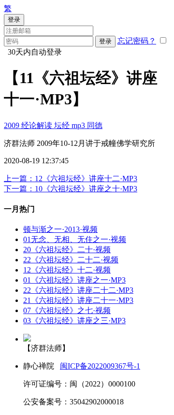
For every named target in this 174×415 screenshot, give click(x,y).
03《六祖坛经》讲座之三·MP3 (74, 320)
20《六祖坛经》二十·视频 (67, 249)
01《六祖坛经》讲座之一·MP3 (74, 280)
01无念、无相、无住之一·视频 (74, 239)
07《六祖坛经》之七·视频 (67, 310)
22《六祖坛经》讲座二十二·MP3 (78, 290)
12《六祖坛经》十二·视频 (67, 270)
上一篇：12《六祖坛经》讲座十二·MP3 (70, 178)
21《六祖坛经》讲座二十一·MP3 (78, 300)
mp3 (79, 125)
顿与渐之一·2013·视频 (60, 229)
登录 (105, 41)
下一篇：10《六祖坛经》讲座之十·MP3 (70, 189)
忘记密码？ (136, 41)
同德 (94, 125)
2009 (12, 125)
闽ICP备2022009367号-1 (100, 366)
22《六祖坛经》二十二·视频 (70, 260)
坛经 (63, 125)
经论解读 (37, 125)
